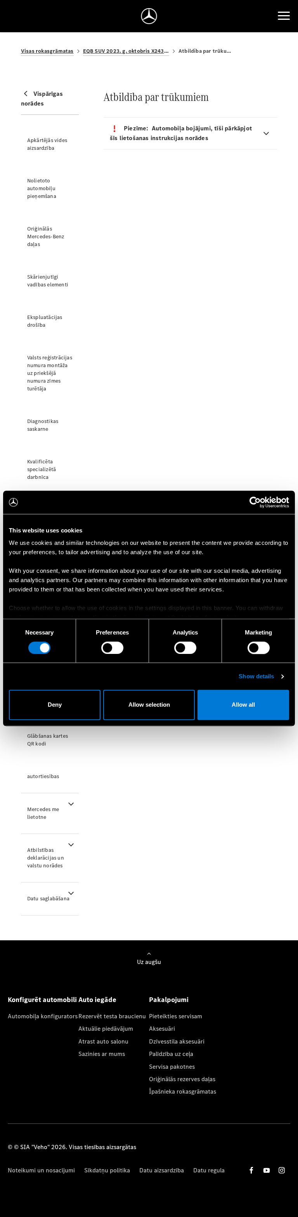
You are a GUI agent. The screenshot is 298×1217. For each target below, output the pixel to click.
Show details (256, 676)
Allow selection (149, 705)
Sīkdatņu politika (107, 1170)
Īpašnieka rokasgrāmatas (182, 1091)
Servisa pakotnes (172, 1067)
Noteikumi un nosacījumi (41, 1170)
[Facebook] (251, 1170)
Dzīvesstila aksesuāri (176, 1041)
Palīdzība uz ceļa (171, 1054)
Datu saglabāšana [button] (48, 898)
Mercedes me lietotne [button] (43, 813)
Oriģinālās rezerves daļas (182, 1079)
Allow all (243, 705)
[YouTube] (266, 1170)
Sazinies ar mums (101, 1054)
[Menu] (284, 16)
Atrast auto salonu (103, 1041)
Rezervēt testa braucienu (112, 1016)
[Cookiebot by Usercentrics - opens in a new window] (255, 502)
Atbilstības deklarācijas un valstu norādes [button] (45, 857)
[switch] (112, 647)
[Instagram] (281, 1170)
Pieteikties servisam (175, 1016)
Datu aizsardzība (161, 1170)
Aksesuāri (162, 1029)
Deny (55, 705)
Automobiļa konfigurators (43, 1016)
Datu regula (209, 1170)
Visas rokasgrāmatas (47, 51)
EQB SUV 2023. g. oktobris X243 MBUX (126, 51)
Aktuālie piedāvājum (105, 1029)
